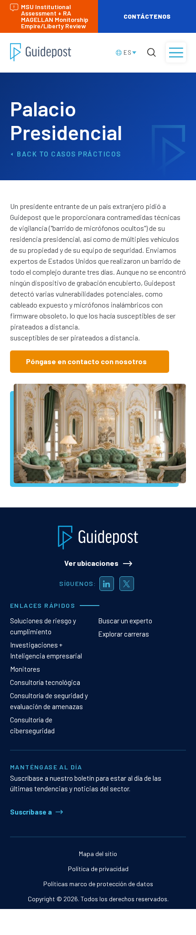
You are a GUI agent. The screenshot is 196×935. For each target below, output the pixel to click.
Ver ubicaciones (91, 563)
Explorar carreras (123, 634)
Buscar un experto (125, 620)
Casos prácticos (86, 154)
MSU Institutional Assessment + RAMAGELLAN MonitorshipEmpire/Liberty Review (54, 16)
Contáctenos (147, 16)
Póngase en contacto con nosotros (86, 361)
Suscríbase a (31, 812)
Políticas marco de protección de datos (98, 884)
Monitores (25, 669)
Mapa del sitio (98, 853)
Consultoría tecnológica (45, 682)
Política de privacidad (98, 868)
